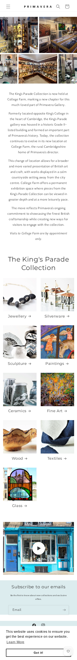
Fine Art (55, 411)
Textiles (54, 458)
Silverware (55, 316)
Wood (17, 458)
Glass (17, 506)
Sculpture (17, 363)
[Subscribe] (64, 610)
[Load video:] (38, 548)
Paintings (54, 363)
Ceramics (17, 411)
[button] (8, 6)
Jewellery (17, 316)
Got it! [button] (38, 652)
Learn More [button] (15, 642)
